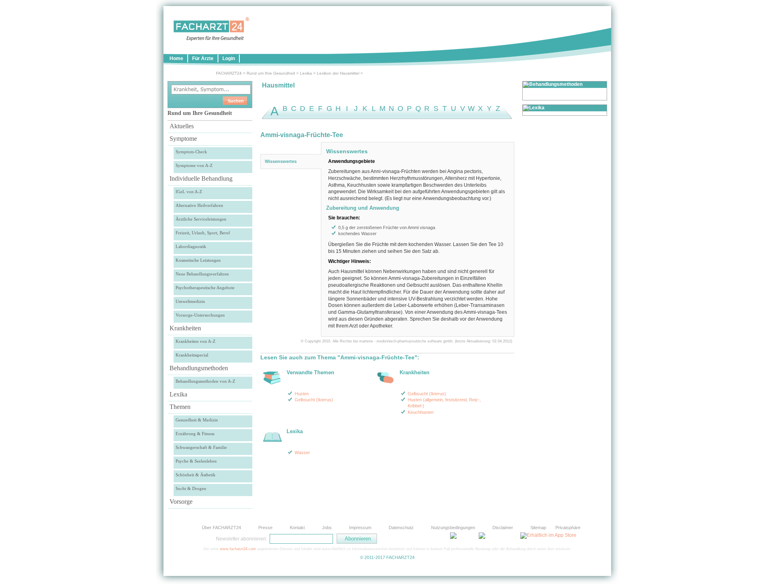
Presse (265, 527)
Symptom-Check (191, 151)
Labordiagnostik (191, 246)
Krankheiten (185, 328)
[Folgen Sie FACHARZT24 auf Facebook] (416, 538)
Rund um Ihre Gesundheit (271, 73)
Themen (180, 406)
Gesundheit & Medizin (197, 419)
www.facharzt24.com (238, 549)
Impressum (360, 527)
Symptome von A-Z (194, 165)
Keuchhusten (421, 412)
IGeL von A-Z (189, 191)
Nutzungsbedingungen (453, 527)
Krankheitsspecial (192, 354)
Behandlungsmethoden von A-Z (205, 381)
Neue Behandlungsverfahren (202, 273)
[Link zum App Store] (548, 535)
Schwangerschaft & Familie (201, 447)
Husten (302, 393)
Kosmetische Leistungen (198, 260)
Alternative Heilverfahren (199, 205)
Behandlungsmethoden (199, 368)
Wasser (302, 452)
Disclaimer (502, 527)
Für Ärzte (203, 58)
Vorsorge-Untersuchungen (200, 315)
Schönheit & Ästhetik (196, 474)
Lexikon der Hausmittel (338, 73)
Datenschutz (401, 527)
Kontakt (297, 527)
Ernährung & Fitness (195, 433)
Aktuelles (182, 126)
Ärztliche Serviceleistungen (201, 219)
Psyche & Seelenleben (196, 461)
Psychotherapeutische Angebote (205, 287)
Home (176, 58)
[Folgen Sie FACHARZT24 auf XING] (436, 538)
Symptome (183, 138)
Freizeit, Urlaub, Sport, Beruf (203, 232)
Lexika (306, 73)
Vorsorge (181, 501)
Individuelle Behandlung (201, 178)
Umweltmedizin (190, 301)
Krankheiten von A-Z (196, 341)
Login (228, 58)
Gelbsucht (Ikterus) (314, 399)
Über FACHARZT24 (221, 527)
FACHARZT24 (229, 73)
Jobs (327, 527)
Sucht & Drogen (191, 488)
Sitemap (538, 527)
